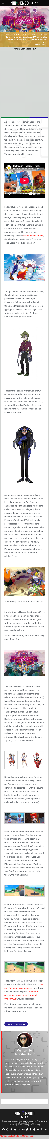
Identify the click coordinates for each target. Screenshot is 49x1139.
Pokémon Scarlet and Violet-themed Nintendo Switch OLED (21, 995)
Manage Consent (29, 1136)
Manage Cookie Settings (32, 1125)
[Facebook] (3, 1129)
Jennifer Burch (42, 34)
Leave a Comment (11, 34)
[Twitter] (19, 1129)
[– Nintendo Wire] (24, 1114)
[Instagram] (7, 1129)
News (37, 44)
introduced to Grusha (33, 235)
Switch (44, 44)
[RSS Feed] (46, 1129)
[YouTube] (23, 1129)
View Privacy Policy (15, 1125)
